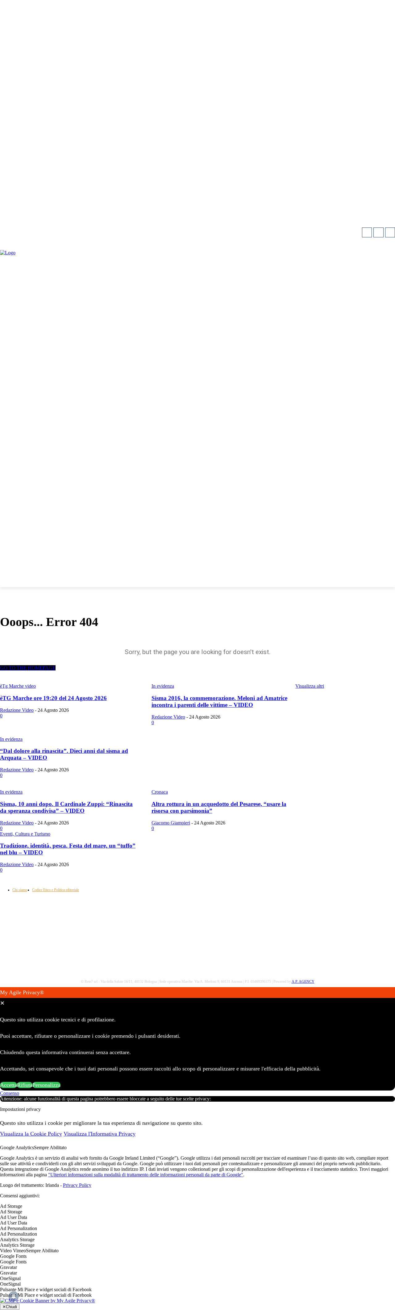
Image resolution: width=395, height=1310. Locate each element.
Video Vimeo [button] (13, 1250)
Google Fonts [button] (13, 1256)
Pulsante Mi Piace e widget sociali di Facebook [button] (46, 1289)
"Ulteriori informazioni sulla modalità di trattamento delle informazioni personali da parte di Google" (145, 1174)
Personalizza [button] (46, 1085)
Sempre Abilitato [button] (50, 1147)
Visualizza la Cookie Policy (31, 1134)
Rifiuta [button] (24, 1085)
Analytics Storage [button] (17, 1239)
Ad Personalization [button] (18, 1228)
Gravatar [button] (8, 1267)
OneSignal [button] (10, 1278)
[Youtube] (390, 232)
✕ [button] (2, 1003)
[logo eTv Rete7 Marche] (197, 253)
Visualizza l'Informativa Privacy (99, 1134)
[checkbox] (197, 1212)
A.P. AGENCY (303, 981)
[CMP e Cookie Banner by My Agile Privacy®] (47, 1300)
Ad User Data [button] (13, 1217)
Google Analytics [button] (17, 1147)
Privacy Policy (77, 1185)
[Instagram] (378, 232)
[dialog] (197, 1039)
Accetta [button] (8, 1085)
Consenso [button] (9, 1093)
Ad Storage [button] (11, 1206)
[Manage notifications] (14, 1296)
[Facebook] (367, 232)
